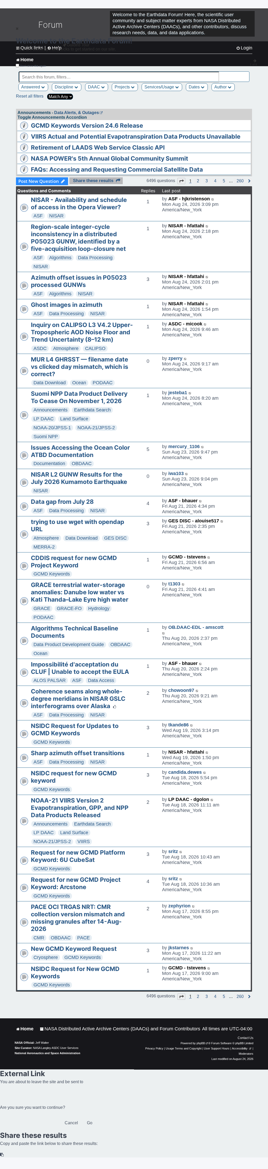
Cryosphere (46, 957)
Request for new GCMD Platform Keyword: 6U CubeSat (78, 856)
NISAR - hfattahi (186, 225)
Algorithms (60, 257)
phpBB (201, 1043)
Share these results (93, 180)
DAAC (94, 87)
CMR (39, 937)
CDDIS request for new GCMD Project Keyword (74, 561)
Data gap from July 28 (62, 501)
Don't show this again (33, 65)
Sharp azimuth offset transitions (78, 753)
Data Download (50, 382)
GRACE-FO (69, 608)
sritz (173, 851)
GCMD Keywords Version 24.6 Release (87, 125)
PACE (83, 937)
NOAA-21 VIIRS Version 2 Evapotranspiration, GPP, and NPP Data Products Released (80, 808)
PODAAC (103, 382)
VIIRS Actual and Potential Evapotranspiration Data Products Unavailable (136, 136)
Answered (31, 87)
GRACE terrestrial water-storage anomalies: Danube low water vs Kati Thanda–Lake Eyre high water (79, 592)
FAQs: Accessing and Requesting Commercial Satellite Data (117, 169)
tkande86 (178, 724)
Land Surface (74, 418)
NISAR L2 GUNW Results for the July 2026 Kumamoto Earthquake (79, 478)
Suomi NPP (46, 436)
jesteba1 (177, 392)
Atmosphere (66, 348)
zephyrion (179, 905)
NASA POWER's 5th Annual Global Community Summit (109, 158)
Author (221, 87)
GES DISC (115, 538)
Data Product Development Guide (69, 644)
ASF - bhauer (183, 500)
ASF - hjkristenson (189, 198)
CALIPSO (95, 348)
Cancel (71, 1123)
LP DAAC (44, 418)
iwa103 (176, 473)
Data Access (101, 680)
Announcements (51, 410)
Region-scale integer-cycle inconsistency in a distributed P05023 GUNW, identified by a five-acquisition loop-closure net (78, 237)
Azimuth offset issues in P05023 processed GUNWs (79, 281)
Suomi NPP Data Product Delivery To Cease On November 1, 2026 (79, 397)
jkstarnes (178, 947)
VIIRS (83, 841)
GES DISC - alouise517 (193, 520)
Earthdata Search (92, 410)
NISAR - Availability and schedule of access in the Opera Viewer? (79, 203)
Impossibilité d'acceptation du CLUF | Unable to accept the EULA (80, 668)
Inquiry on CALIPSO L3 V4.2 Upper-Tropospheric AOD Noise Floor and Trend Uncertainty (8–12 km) (82, 332)
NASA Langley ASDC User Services (56, 1047)
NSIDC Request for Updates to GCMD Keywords (75, 729)
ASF (38, 215)
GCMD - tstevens (187, 557)
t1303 (174, 583)
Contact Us (245, 1038)
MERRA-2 (44, 547)
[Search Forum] (245, 74)
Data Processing (95, 257)
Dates (195, 87)
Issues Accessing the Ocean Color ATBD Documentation (80, 451)
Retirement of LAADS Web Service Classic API (98, 147)
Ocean (79, 382)
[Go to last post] (213, 199)
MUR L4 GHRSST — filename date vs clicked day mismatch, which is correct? (79, 367)
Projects (123, 87)
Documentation (49, 463)
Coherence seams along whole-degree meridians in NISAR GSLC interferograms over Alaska (78, 699)
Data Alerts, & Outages (76, 112)
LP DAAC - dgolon (188, 799)
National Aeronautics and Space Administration (47, 1053)
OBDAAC (82, 463)
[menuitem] (120, 1029)
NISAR (56, 215)
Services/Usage (159, 87)
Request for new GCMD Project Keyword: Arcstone (76, 883)
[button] (181, 181)
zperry (175, 358)
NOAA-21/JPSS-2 (96, 427)
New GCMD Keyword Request (74, 948)
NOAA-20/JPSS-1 (52, 427)
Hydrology (98, 608)
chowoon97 (181, 690)
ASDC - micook (185, 323)
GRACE (42, 608)
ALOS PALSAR (50, 680)
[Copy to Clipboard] (2, 1154)
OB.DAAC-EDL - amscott (196, 627)
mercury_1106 (184, 446)
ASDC (40, 348)
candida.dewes (185, 772)
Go (89, 1123)
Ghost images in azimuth (66, 304)
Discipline (64, 87)
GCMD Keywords (52, 574)
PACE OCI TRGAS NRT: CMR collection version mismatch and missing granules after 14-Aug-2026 (78, 918)
